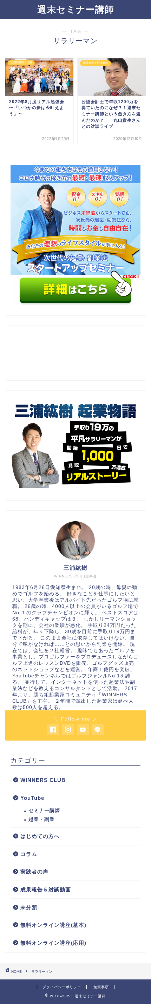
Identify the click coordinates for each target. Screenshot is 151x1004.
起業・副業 (41, 819)
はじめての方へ (40, 836)
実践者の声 (34, 872)
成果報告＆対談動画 (45, 889)
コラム (28, 854)
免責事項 (101, 987)
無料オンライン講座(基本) (53, 925)
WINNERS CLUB (43, 780)
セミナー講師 (44, 810)
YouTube (32, 798)
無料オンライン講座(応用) (53, 943)
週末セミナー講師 (75, 9)
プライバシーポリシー (61, 987)
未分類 (28, 907)
